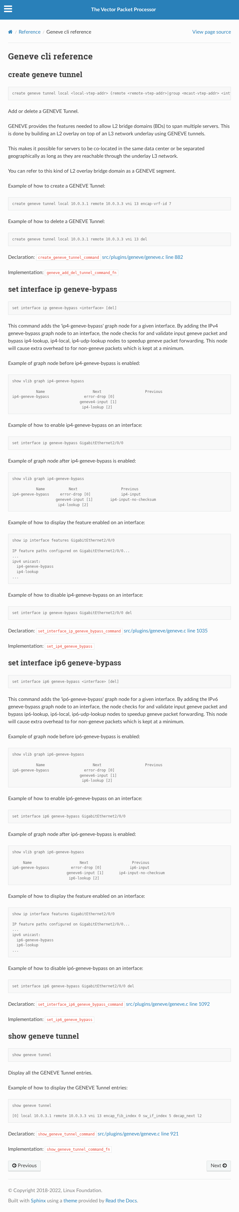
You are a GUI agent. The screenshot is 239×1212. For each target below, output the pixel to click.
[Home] (10, 32)
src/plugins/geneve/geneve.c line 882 (142, 257)
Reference (29, 32)
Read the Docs (121, 1200)
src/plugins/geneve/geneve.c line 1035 (166, 630)
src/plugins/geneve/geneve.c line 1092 (168, 1004)
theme (70, 1200)
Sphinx (38, 1200)
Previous (26, 1165)
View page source (211, 32)
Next (217, 1165)
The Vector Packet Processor (123, 9)
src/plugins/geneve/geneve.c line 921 (138, 1133)
